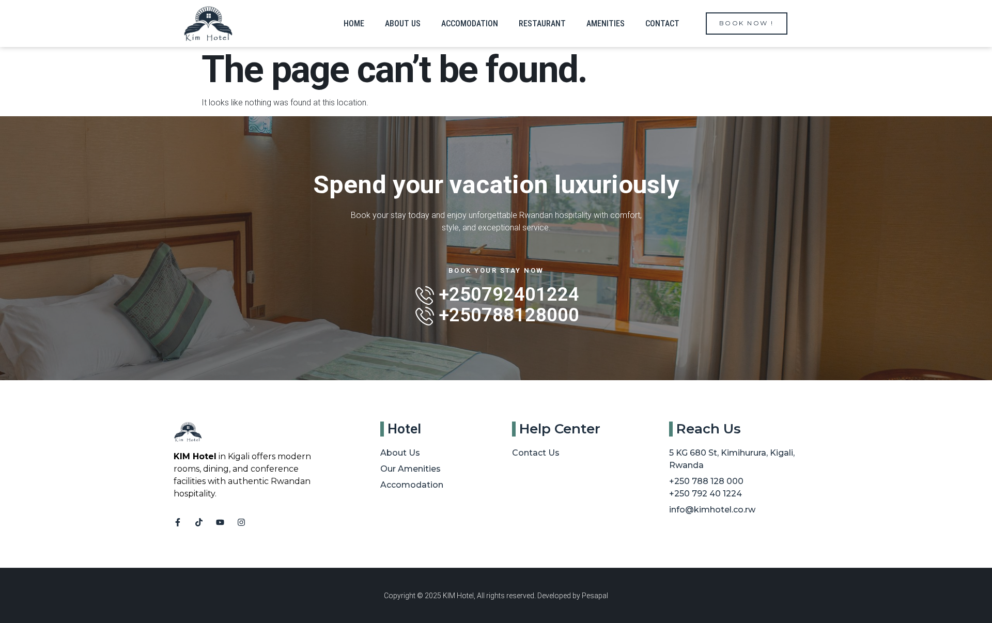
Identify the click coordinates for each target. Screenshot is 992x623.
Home (354, 23)
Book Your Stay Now (496, 270)
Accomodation (469, 23)
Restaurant (542, 23)
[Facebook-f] (178, 522)
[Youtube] (220, 522)
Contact (662, 23)
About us (403, 23)
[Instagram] (241, 522)
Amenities (605, 23)
